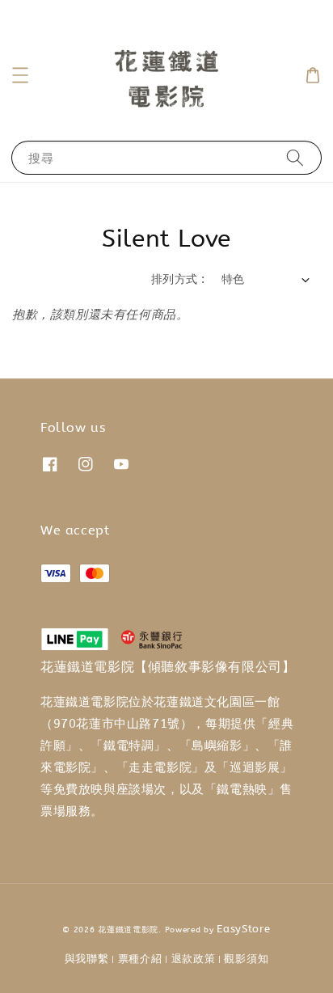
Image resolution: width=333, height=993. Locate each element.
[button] (20, 75)
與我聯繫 (87, 959)
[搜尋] (295, 157)
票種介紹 (140, 959)
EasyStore (243, 929)
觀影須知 (246, 959)
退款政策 (193, 959)
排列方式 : (177, 279)
